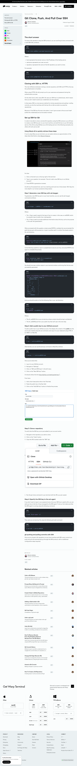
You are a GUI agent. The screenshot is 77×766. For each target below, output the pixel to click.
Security (49, 742)
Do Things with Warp (22, 747)
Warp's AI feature (45, 136)
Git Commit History (30, 647)
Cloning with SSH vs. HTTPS (11, 20)
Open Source (6, 750)
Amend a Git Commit (30, 664)
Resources (30, 6)
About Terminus (70, 26)
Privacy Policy (50, 737)
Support (19, 745)
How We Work (35, 739)
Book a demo (58, 6)
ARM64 (45, 712)
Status (4, 753)
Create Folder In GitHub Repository (34, 593)
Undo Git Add (28, 626)
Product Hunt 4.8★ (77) (66, 750)
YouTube (63, 742)
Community (20, 742)
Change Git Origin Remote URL (33, 655)
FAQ (19, 739)
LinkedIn (63, 747)
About (33, 737)
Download (5, 737)
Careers (34, 742)
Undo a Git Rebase (30, 575)
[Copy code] (72, 47)
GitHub (63, 739)
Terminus (20, 750)
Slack (62, 745)
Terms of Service (51, 739)
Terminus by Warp (29, 13)
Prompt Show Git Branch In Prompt (34, 584)
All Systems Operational (68, 760)
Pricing (4, 739)
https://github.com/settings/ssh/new (49, 374)
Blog (19, 737)
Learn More (62, 1)
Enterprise (38, 6)
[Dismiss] (20, 757)
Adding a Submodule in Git (32, 601)
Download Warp (6, 762)
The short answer (9, 17)
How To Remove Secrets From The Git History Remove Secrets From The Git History (33, 636)
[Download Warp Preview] (72, 686)
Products (14, 6)
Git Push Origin (29, 610)
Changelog (5, 745)
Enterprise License (51, 752)
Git (36, 13)
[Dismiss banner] (75, 2)
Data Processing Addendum (50, 748)
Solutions (22, 6)
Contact (34, 747)
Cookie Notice (50, 745)
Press (33, 745)
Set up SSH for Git (9, 22)
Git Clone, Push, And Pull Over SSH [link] (47, 13)
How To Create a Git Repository (33, 671)
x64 (40, 712)
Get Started (68, 6)
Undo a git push (29, 617)
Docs (4, 747)
